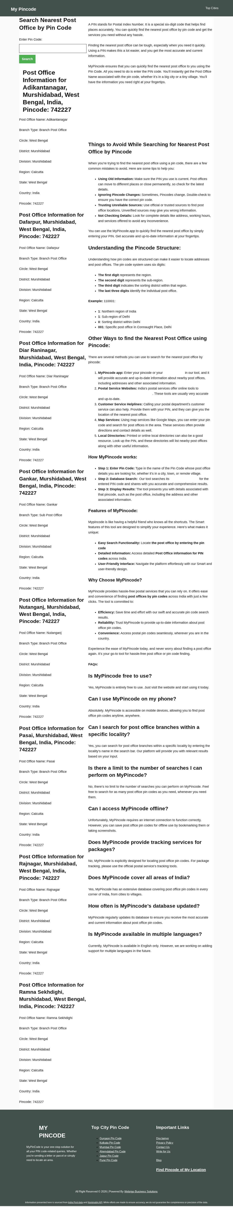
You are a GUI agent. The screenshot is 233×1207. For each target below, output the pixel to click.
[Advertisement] (150, 115)
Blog (158, 1160)
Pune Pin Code (108, 1160)
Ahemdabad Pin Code (113, 1151)
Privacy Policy (164, 1142)
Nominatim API (95, 1202)
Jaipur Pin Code (109, 1155)
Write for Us (163, 1151)
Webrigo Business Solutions (141, 1191)
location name (173, 373)
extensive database (183, 479)
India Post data (75, 1202)
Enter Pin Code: (30, 39)
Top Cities (212, 8)
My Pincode (23, 9)
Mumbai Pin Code (110, 1147)
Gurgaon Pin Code (111, 1138)
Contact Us (163, 1147)
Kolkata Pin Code (110, 1142)
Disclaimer (162, 1138)
